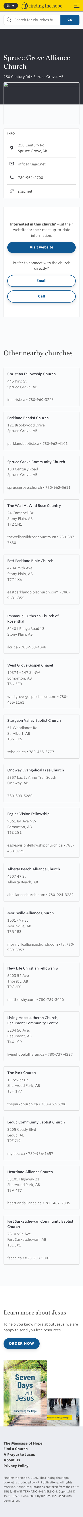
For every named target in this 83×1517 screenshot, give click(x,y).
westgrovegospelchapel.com (32, 697)
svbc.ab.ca (17, 752)
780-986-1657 (40, 1153)
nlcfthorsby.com (21, 1000)
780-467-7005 (57, 1203)
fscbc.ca (15, 1258)
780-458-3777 (41, 752)
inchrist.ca (16, 400)
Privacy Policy (16, 1466)
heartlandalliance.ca (24, 1203)
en (8, 5)
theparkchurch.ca (23, 1104)
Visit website (41, 247)
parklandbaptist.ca (23, 443)
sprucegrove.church (25, 487)
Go (70, 19)
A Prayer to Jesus (19, 1455)
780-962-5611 (58, 487)
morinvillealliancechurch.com (33, 944)
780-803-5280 (20, 796)
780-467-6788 (53, 1104)
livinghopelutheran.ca (26, 1054)
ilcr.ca (13, 647)
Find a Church (16, 1449)
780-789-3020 (51, 1000)
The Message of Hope (23, 1443)
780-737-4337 (60, 1054)
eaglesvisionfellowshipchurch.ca (35, 845)
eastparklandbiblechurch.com (33, 592)
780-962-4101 (55, 443)
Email (41, 281)
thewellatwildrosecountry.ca (32, 537)
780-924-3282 (61, 895)
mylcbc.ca (16, 1153)
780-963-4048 (33, 647)
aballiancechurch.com (26, 895)
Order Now (21, 1343)
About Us (12, 1460)
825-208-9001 (37, 1258)
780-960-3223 (41, 400)
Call (41, 296)
